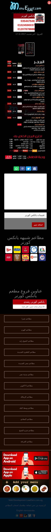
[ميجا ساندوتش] (9, 250)
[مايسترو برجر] (9, 258)
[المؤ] (42, 258)
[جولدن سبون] (34, 258)
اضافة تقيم (38, 225)
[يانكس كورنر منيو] (30, 48)
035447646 (28, 21)
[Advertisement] (25, 274)
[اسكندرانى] (17, 250)
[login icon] (49, 3)
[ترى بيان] (42, 250)
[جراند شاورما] (17, 258)
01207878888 (26, 29)
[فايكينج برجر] (25, 250)
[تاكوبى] (25, 258)
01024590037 (26, 25)
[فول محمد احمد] (34, 250)
